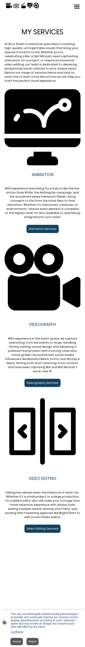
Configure (17, 631)
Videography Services (42, 383)
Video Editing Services (42, 528)
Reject (32, 641)
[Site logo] (23, 6)
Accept (16, 641)
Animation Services (43, 229)
